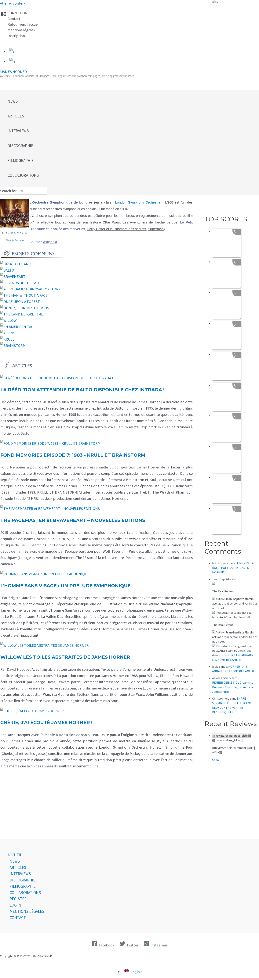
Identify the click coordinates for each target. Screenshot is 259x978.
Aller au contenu (13, 3)
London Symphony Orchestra (137, 202)
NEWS (15, 861)
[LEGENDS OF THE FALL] (20, 282)
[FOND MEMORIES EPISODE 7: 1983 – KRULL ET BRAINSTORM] (50, 443)
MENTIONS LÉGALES (27, 911)
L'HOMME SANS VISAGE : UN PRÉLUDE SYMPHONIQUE (65, 585)
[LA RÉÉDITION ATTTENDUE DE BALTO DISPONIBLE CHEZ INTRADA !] (56, 378)
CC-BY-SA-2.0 (16, 233)
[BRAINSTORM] (13, 345)
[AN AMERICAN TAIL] (17, 326)
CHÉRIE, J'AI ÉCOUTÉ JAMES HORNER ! (46, 722)
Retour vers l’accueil (23, 24)
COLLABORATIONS (25, 892)
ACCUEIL (15, 855)
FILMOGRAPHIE (23, 886)
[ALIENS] (7, 332)
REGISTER (18, 898)
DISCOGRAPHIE (22, 880)
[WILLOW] (8, 320)
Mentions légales (21, 30)
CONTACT (18, 917)
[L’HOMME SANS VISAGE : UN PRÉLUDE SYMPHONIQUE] (44, 573)
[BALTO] (7, 270)
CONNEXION (17, 12)
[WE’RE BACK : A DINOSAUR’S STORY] (30, 289)
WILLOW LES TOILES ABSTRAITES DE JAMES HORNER (65, 657)
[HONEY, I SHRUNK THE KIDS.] (25, 307)
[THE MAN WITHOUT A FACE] (23, 295)
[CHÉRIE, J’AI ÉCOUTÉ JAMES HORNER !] (33, 710)
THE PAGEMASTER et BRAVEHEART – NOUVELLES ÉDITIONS (72, 520)
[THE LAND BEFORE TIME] (21, 314)
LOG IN (15, 905)
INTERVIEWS (20, 873)
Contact (14, 18)
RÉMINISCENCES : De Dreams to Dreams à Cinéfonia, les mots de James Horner (233, 687)
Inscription (16, 35)
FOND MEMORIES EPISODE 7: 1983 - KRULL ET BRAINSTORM (72, 455)
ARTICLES (18, 867)
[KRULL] (7, 339)
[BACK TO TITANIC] (16, 264)
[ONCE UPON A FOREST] (20, 301)
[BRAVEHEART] (12, 276)
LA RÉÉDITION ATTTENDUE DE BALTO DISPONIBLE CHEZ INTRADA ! (82, 389)
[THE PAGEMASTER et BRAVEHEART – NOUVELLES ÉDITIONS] (50, 508)
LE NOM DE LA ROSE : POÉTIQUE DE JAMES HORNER (233, 567)
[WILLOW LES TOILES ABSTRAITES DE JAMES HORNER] (44, 645)
